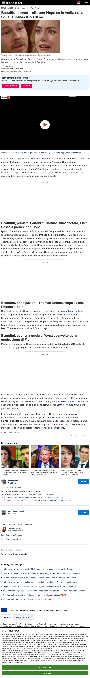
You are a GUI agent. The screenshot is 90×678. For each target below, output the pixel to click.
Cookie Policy (19, 662)
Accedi (85, 3)
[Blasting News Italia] (14, 2)
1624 (49, 636)
